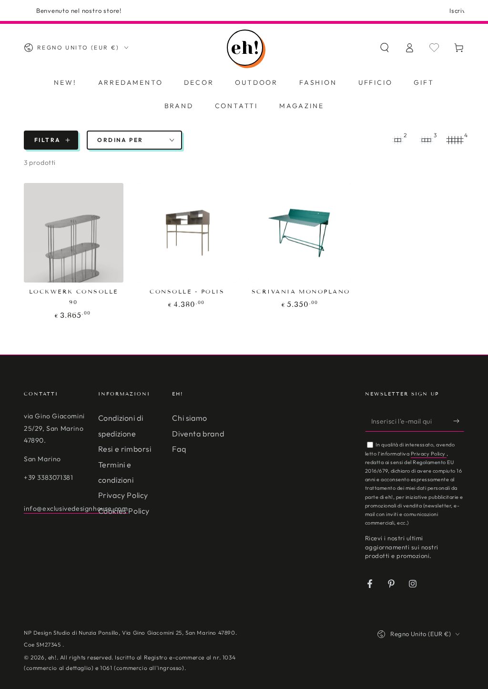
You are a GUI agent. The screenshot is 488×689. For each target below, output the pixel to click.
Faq (179, 449)
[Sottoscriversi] (458, 420)
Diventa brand (198, 433)
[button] (384, 47)
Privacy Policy (123, 495)
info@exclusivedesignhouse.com (76, 508)
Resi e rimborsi (125, 449)
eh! (52, 657)
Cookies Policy (124, 511)
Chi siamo (189, 418)
